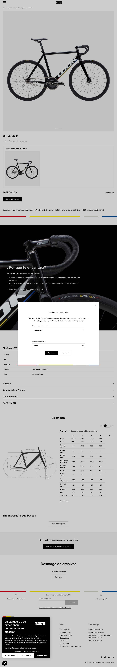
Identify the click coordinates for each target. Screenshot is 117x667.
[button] (5, 663)
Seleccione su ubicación (39, 326)
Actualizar (51, 353)
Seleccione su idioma (38, 341)
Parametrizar (26, 655)
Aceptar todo (42, 655)
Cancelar (66, 353)
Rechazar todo (10, 655)
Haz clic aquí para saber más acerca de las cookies (20, 648)
